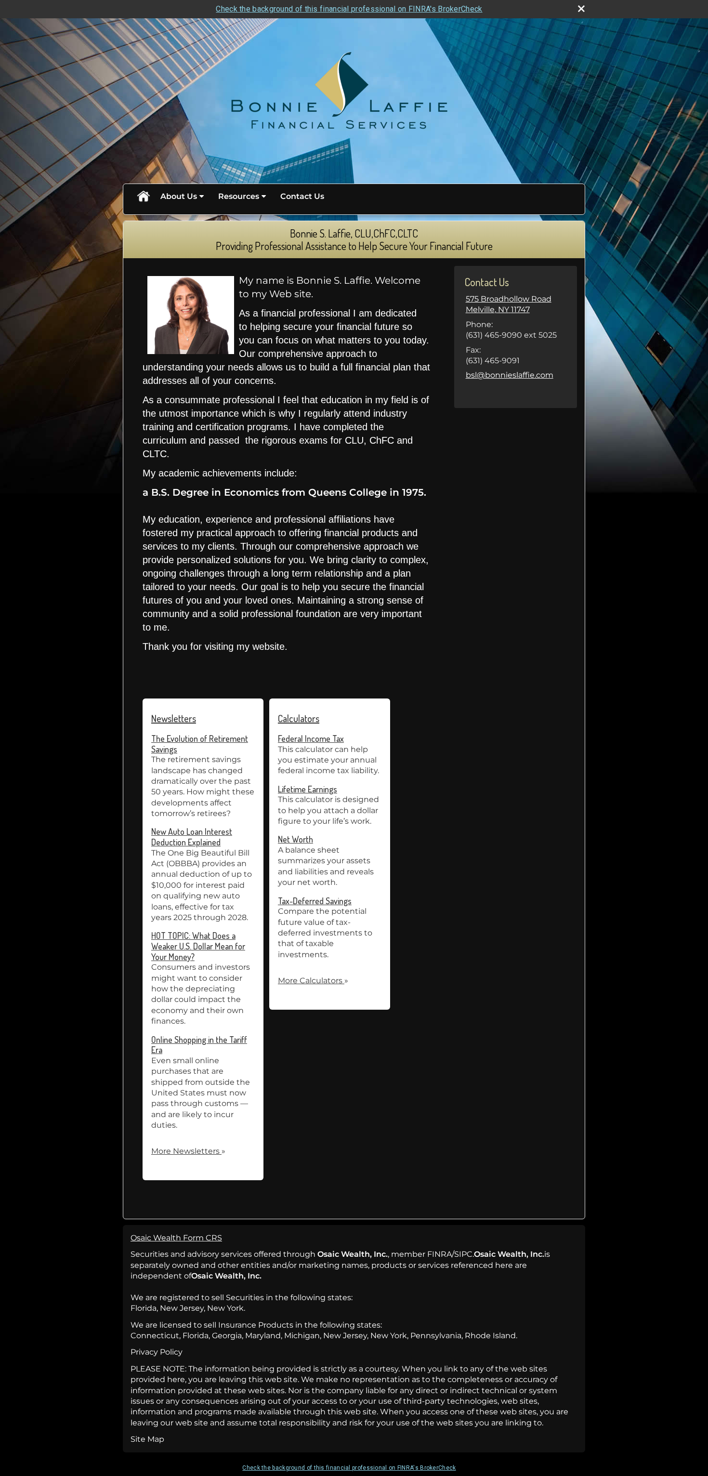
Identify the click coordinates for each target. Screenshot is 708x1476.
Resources (238, 196)
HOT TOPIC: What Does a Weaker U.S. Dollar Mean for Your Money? (198, 946)
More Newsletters (188, 1151)
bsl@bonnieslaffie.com (509, 375)
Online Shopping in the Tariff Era (199, 1044)
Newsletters (173, 718)
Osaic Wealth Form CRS (176, 1237)
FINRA (439, 1254)
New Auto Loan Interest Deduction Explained (191, 836)
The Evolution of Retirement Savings (199, 743)
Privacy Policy (157, 1352)
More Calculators (313, 980)
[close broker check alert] (581, 9)
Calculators (298, 718)
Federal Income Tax (311, 738)
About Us (178, 196)
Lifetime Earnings (307, 789)
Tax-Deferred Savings (315, 901)
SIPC (463, 1254)
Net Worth (295, 839)
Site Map (147, 1439)
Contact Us (302, 196)
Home (143, 196)
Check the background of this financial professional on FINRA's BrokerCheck (349, 8)
